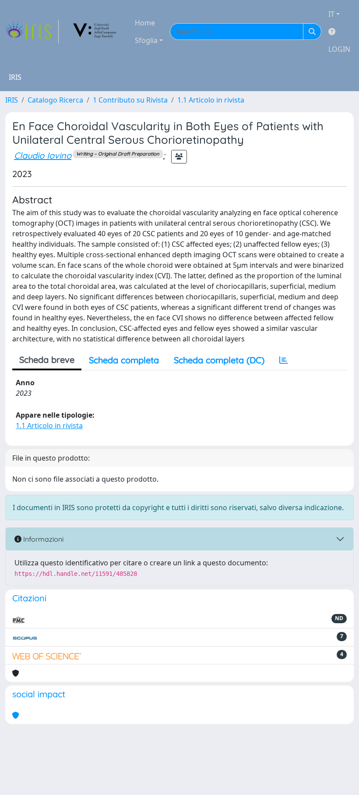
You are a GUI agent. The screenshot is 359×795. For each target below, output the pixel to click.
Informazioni (42, 539)
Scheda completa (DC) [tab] (219, 360)
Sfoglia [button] (146, 40)
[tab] (284, 360)
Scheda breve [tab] (46, 359)
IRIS (11, 100)
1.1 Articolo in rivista (210, 100)
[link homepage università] (95, 31)
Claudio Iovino (42, 155)
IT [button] (331, 14)
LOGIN (339, 49)
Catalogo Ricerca (55, 100)
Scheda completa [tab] (124, 360)
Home (145, 23)
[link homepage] (32, 31)
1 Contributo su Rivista (130, 100)
